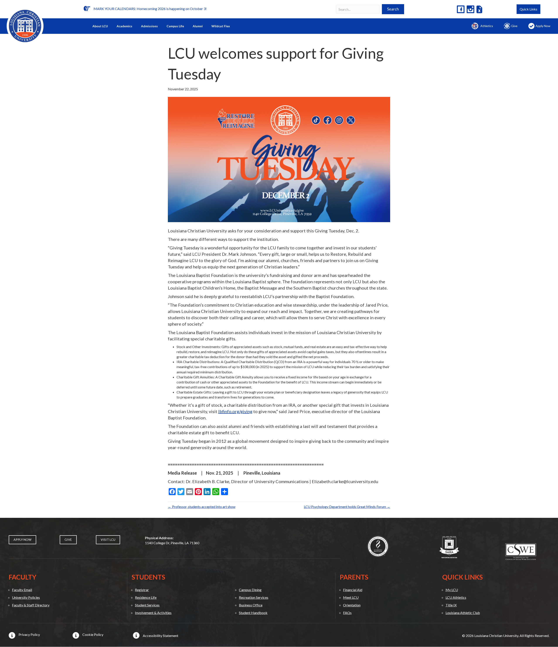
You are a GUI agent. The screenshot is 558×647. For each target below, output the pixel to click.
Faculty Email (22, 590)
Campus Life (175, 26)
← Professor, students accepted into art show (201, 507)
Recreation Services (253, 597)
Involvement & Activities (153, 613)
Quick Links (528, 9)
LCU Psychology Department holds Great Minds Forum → (347, 507)
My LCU (452, 590)
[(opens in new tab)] (378, 546)
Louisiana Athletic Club (463, 613)
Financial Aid (352, 590)
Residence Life (146, 597)
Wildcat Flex (220, 26)
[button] (393, 9)
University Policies (26, 597)
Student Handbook (253, 613)
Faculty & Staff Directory (30, 605)
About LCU (100, 26)
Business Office (250, 605)
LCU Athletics (456, 597)
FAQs (347, 613)
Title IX (451, 605)
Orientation (352, 605)
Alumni (198, 26)
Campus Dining (250, 590)
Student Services (147, 605)
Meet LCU (351, 597)
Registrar (142, 590)
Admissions (149, 26)
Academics (124, 26)
